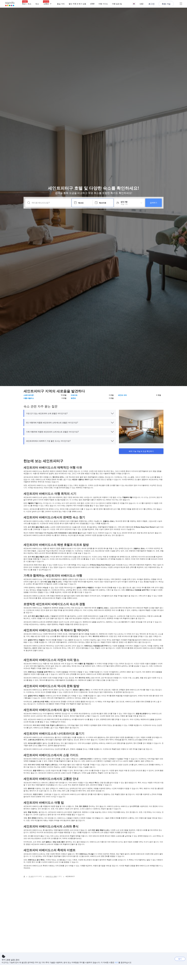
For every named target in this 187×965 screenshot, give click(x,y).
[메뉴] (181, 4)
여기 (116, 962)
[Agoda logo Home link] (10, 4)
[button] (134, 4)
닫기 (180, 958)
